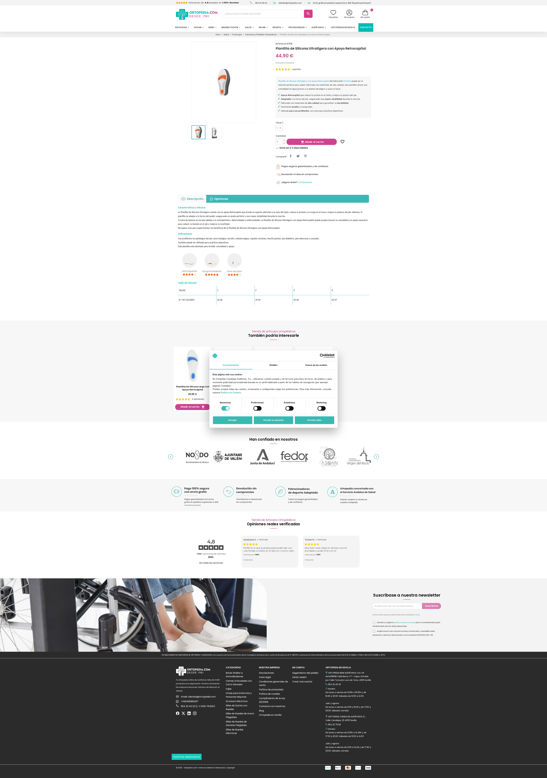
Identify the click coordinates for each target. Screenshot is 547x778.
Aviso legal (265, 677)
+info (416, 615)
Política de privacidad (271, 689)
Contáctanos (305, 182)
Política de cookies (269, 693)
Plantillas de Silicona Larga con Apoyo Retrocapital (192, 388)
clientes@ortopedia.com (290, 3)
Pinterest (305, 156)
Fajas (228, 688)
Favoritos (333, 17)
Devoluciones (266, 673)
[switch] (257, 408)
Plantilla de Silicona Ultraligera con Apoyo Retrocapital (303, 81)
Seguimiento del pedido (305, 673)
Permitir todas (314, 420)
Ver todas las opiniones (211, 562)
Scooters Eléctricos (237, 701)
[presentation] (170, 456)
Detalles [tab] (274, 365)
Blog (261, 710)
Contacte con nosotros (272, 706)
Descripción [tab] (195, 199)
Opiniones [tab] (221, 199)
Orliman (347, 81)
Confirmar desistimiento (186, 756)
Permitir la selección (273, 420)
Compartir (290, 156)
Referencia (281, 43)
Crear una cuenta (302, 681)
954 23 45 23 (261, 3)
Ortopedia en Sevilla (270, 715)
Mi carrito (365, 17)
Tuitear (298, 156)
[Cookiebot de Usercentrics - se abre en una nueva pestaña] (322, 356)
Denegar (232, 420)
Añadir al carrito (312, 142)
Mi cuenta (349, 17)
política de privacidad (404, 622)
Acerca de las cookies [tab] (316, 365)
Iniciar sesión (299, 677)
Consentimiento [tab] (231, 365)
